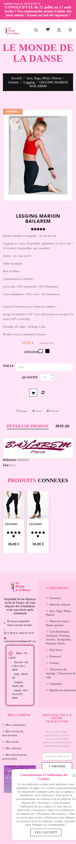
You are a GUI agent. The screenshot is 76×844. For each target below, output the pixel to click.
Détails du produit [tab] (28, 426)
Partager (23, 410)
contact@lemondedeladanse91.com (20, 641)
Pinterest (54, 410)
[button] (36, 30)
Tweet (39, 410)
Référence (9, 460)
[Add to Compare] (43, 393)
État (6, 465)
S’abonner (57, 766)
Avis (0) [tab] (62, 426)
